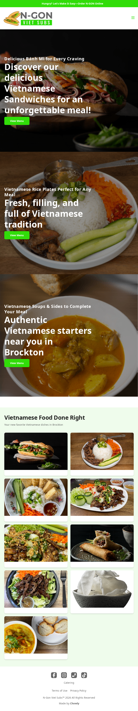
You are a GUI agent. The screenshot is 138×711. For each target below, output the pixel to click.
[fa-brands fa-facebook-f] (54, 675)
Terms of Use (59, 690)
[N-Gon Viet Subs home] (28, 18)
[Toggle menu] (133, 17)
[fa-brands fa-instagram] (64, 675)
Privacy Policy (78, 690)
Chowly (74, 703)
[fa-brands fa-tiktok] (84, 675)
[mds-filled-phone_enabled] (74, 675)
